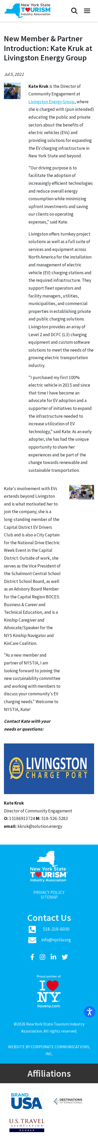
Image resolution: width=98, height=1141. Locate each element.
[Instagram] (43, 957)
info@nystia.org (56, 940)
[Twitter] (65, 957)
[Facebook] (33, 957)
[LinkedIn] (54, 957)
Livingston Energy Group (51, 102)
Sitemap (49, 897)
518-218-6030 (56, 929)
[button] (74, 11)
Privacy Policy (49, 892)
